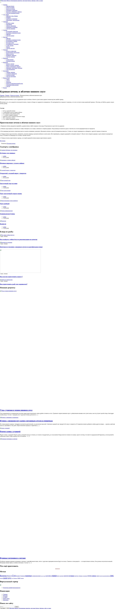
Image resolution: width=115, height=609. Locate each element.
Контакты (5, 600)
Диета (7, 79)
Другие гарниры (10, 28)
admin (4, 156)
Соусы (8, 80)
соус (9, 578)
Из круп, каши (10, 23)
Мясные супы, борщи (12, 16)
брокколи (22, 575)
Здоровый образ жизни (12, 85)
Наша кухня (6, 78)
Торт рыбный (4, 203)
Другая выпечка (10, 69)
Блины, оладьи (10, 63)
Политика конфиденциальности (11, 587)
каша (54, 575)
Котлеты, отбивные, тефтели (14, 11)
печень (89, 576)
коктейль (61, 575)
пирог (94, 576)
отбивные (80, 575)
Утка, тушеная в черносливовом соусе (16, 410)
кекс (58, 575)
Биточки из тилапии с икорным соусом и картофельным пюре (21, 247)
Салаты (5, 30)
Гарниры (5, 21)
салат (5, 578)
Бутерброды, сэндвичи (12, 44)
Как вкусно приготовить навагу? (11, 276)
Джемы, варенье (10, 72)
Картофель (9, 24)
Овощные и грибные (11, 27)
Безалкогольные (10, 61)
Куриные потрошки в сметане (13, 558)
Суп (14, 575)
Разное (5, 87)
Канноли (3, 224)
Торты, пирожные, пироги (13, 66)
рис (112, 575)
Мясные (8, 34)
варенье (28, 576)
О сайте (5, 597)
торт (19, 578)
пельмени (85, 575)
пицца (98, 575)
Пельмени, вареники (11, 10)
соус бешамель (14, 578)
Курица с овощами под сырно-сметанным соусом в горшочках (26, 421)
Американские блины (7, 214)
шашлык (22, 578)
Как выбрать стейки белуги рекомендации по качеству (18, 239)
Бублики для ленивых (7, 153)
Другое (8, 86)
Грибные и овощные (11, 18)
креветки (66, 576)
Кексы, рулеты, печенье (12, 65)
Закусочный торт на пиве (8, 183)
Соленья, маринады (11, 73)
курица (71, 576)
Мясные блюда (10, 6)
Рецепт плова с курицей (10, 431)
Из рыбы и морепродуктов (13, 33)
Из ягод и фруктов (11, 51)
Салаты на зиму (10, 75)
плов (101, 575)
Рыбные (8, 17)
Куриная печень (11, 143)
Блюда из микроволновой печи (14, 83)
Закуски (5, 37)
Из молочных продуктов (12, 52)
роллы (1, 578)
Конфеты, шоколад (11, 55)
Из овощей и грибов (11, 41)
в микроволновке (36, 575)
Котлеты (3, 576)
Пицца (8, 47)
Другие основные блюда (12, 13)
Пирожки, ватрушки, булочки (14, 68)
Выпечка (5, 62)
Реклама (5, 595)
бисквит (18, 575)
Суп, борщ (6, 14)
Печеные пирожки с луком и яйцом (12, 163)
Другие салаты (10, 35)
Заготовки (6, 71)
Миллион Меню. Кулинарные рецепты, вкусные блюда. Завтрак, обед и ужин (30, 608)
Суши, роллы (9, 45)
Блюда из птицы (10, 9)
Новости (9, 576)
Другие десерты (10, 56)
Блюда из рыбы (10, 7)
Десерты (5, 49)
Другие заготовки (11, 76)
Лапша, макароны (11, 25)
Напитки (5, 58)
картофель (49, 576)
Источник (2, 140)
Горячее (5, 4)
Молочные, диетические (12, 20)
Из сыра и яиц (10, 42)
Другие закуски (10, 48)
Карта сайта (6, 598)
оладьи (76, 575)
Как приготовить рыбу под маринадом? (13, 284)
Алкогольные (9, 59)
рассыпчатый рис (106, 575)
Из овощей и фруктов (12, 31)
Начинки (8, 82)
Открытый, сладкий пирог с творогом (13, 173)
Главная (5, 594)
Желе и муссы (10, 54)
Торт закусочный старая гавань (11, 193)
